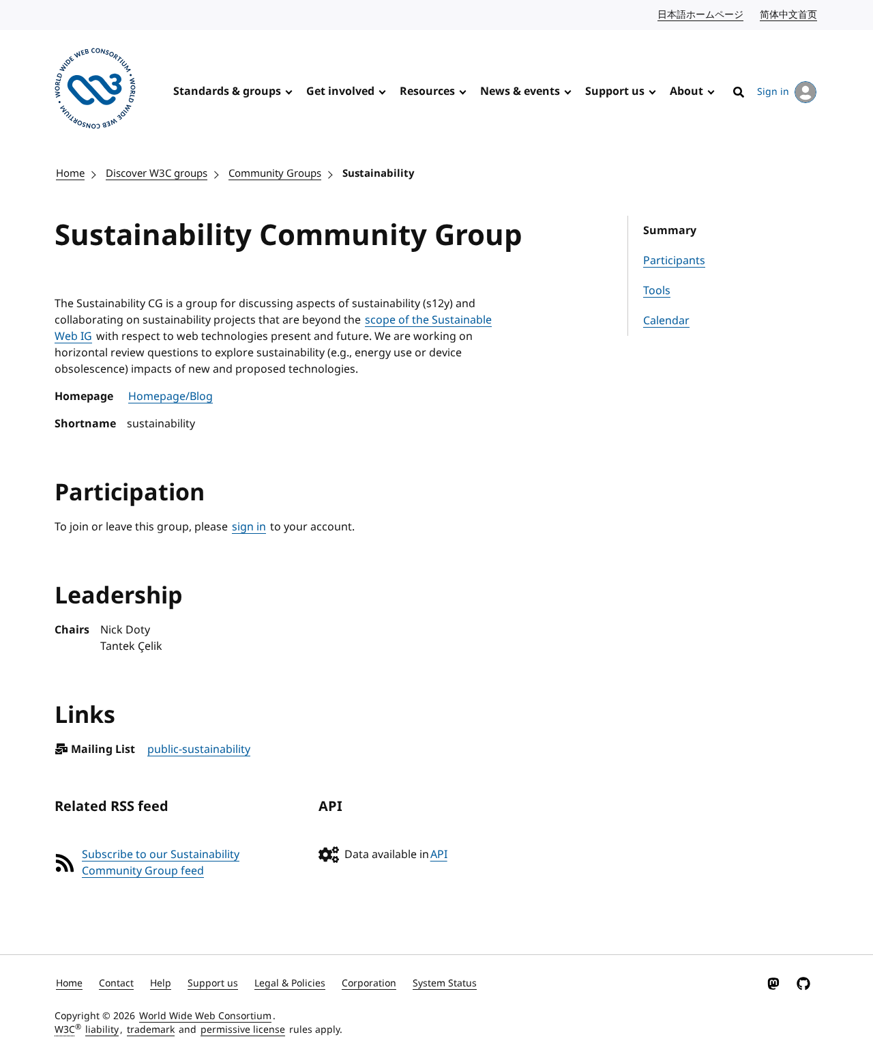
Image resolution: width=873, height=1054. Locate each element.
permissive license (243, 1030)
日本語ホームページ (701, 15)
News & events (520, 91)
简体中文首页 (789, 15)
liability (102, 1030)
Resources (427, 91)
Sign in (773, 92)
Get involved (340, 91)
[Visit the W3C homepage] (95, 91)
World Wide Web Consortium (205, 1016)
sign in (249, 527)
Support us (615, 91)
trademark (151, 1030)
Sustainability (378, 173)
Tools (656, 291)
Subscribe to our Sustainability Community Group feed (160, 862)
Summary (669, 231)
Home (70, 173)
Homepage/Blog (170, 396)
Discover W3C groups (156, 173)
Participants (674, 261)
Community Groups (274, 173)
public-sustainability (198, 749)
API (438, 854)
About (686, 91)
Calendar (666, 321)
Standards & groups (227, 91)
